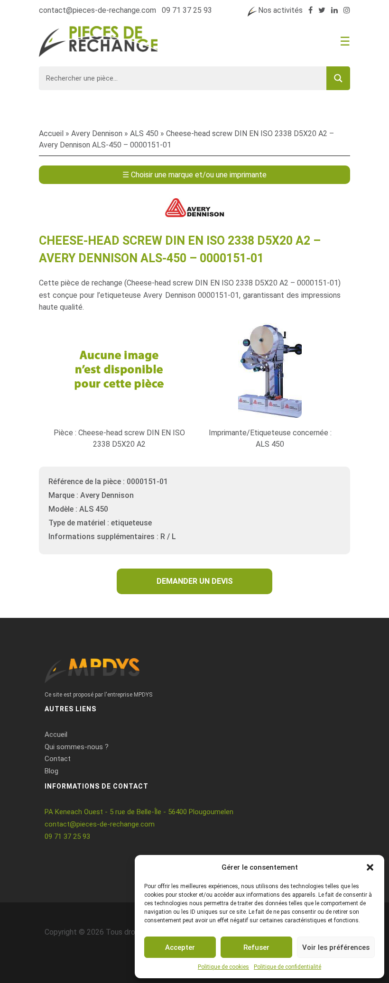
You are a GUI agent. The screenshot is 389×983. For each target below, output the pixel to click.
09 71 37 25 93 (187, 10)
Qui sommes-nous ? (77, 747)
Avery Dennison (96, 133)
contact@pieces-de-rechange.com (97, 10)
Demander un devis (195, 581)
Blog (51, 771)
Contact (58, 758)
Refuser (256, 947)
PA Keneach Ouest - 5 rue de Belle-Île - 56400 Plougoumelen (139, 812)
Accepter (180, 947)
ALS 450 (144, 133)
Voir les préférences (336, 947)
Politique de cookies (223, 967)
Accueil (51, 133)
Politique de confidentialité (287, 967)
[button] (370, 867)
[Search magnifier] (338, 78)
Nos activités (280, 10)
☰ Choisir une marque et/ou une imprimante (194, 174)
